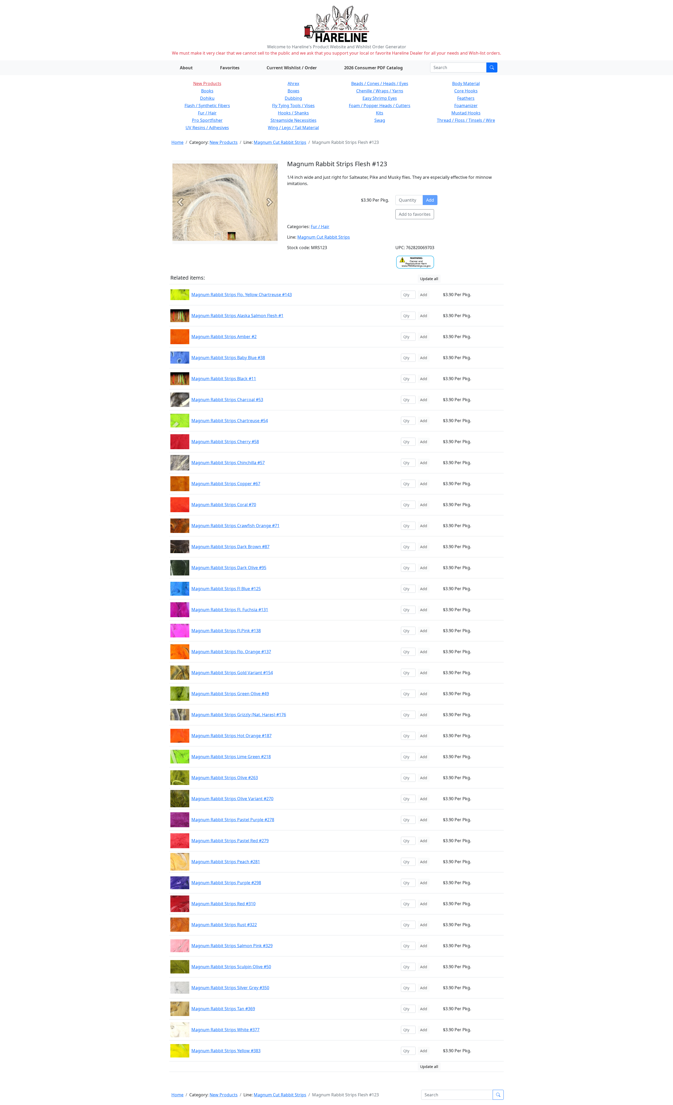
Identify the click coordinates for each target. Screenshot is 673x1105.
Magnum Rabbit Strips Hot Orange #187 (231, 736)
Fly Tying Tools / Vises (293, 105)
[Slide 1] (232, 236)
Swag (379, 120)
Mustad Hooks (466, 113)
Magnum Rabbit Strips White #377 (225, 1030)
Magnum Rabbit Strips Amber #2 (224, 336)
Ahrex (293, 83)
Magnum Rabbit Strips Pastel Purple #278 (232, 820)
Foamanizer (466, 105)
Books (207, 91)
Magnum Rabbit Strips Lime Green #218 (231, 757)
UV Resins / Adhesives (207, 127)
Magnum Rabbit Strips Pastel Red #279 (230, 841)
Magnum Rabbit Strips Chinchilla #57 (228, 462)
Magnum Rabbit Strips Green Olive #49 (230, 693)
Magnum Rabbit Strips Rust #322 (224, 925)
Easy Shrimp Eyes (380, 98)
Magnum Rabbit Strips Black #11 (223, 378)
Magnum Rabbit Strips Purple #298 (226, 883)
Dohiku (207, 98)
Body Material (466, 83)
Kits (379, 113)
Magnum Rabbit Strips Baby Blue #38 (228, 357)
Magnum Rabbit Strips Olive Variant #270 (232, 799)
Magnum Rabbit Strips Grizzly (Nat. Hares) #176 (238, 715)
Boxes (293, 91)
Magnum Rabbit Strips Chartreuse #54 (229, 420)
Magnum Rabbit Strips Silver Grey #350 (230, 988)
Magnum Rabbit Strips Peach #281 (225, 862)
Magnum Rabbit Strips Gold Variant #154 (232, 672)
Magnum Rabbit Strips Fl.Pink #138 (226, 630)
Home (177, 142)
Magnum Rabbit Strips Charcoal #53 (227, 399)
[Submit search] (491, 67)
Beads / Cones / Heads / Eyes (379, 83)
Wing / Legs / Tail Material (293, 127)
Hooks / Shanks (293, 113)
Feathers (466, 98)
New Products (207, 83)
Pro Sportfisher (207, 120)
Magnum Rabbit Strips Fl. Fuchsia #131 (229, 609)
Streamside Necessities (294, 120)
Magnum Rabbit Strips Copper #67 (225, 483)
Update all (429, 278)
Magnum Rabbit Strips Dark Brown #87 (230, 546)
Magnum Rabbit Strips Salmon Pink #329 (232, 946)
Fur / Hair (207, 113)
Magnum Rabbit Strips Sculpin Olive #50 (231, 967)
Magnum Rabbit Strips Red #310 (223, 904)
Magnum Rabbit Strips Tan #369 (223, 1009)
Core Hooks (466, 91)
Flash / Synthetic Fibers (207, 105)
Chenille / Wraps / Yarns (379, 91)
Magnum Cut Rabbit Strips (280, 142)
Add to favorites (415, 214)
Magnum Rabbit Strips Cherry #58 (225, 441)
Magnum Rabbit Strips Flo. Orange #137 (231, 651)
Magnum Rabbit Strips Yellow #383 (226, 1051)
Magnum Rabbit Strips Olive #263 (224, 778)
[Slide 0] (218, 236)
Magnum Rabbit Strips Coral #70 (223, 504)
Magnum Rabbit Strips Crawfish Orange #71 (235, 525)
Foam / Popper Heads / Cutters (379, 105)
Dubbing (293, 98)
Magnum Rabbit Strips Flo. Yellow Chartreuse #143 (241, 294)
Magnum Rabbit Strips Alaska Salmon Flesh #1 (237, 315)
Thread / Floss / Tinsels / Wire (466, 120)
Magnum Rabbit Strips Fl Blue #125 (226, 588)
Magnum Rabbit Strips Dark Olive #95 (228, 567)
